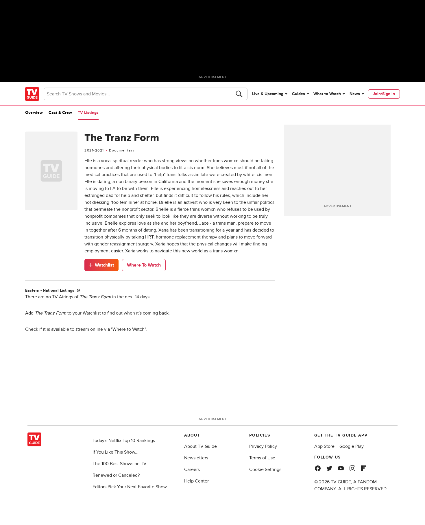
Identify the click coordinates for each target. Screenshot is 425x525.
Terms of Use (262, 458)
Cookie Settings (265, 469)
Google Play (351, 446)
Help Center (196, 481)
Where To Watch (144, 265)
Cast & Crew (60, 112)
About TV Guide (200, 446)
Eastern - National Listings (49, 290)
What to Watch (327, 93)
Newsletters (196, 458)
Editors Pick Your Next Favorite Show (130, 487)
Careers (192, 469)
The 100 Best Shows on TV (120, 464)
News (355, 93)
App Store (324, 446)
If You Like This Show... (115, 452)
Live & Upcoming (267, 93)
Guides (298, 93)
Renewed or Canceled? (116, 475)
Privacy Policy (263, 446)
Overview (34, 112)
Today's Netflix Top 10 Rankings (124, 440)
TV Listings (88, 112)
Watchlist (104, 265)
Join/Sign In (384, 93)
